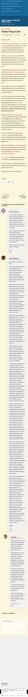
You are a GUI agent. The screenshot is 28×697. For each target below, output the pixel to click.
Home (2, 1)
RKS (18, 34)
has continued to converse (12, 56)
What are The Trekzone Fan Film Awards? (11, 6)
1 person (17, 603)
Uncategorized (6, 29)
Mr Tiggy (14, 537)
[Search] (2, 14)
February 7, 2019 (8, 34)
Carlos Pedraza (13, 258)
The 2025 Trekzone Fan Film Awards (9, 3)
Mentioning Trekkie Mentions (10, 21)
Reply (10, 251)
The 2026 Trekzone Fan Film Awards (14, 1)
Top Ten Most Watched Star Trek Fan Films (11, 11)
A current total (5, 157)
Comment (21, 631)
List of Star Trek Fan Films (7, 8)
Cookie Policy (5, 691)
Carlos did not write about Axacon (15, 72)
